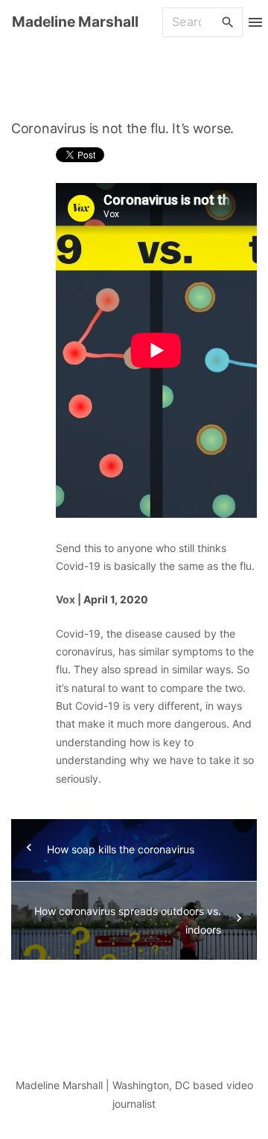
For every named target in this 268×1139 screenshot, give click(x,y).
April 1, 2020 (115, 599)
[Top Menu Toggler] (255, 22)
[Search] (228, 21)
